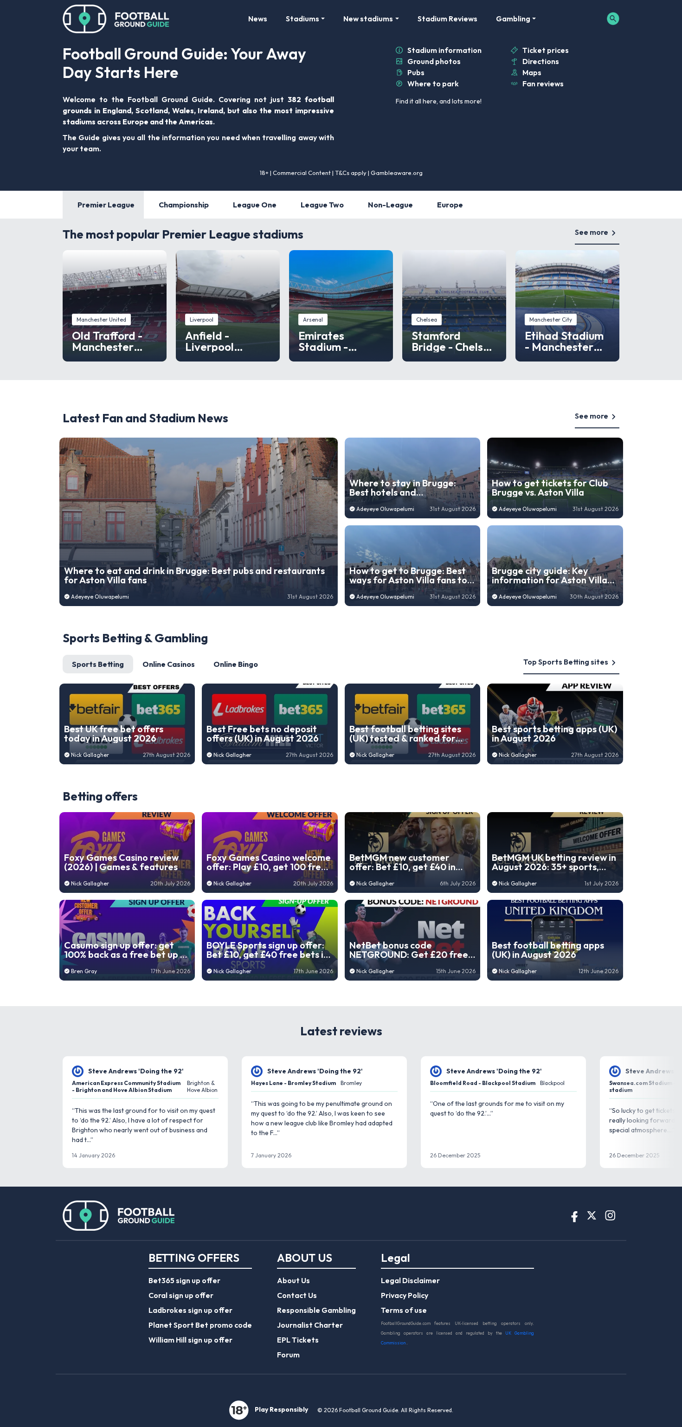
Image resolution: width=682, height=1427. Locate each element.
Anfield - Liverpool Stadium (209, 341)
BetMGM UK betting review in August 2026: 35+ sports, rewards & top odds (554, 862)
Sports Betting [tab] (98, 664)
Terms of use (404, 1310)
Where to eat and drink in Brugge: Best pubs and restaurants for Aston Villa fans (194, 575)
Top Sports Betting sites (565, 661)
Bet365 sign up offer (184, 1280)
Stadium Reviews (447, 18)
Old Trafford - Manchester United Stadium (112, 341)
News (257, 18)
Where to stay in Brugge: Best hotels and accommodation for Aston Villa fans (406, 487)
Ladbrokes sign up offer (190, 1310)
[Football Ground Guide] (116, 18)
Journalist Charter (310, 1325)
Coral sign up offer (180, 1295)
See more (591, 232)
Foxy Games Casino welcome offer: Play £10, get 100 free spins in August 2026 (268, 862)
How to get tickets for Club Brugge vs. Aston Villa (550, 487)
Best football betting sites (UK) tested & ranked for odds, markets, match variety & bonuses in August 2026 (408, 733)
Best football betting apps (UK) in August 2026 (548, 950)
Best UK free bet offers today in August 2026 (113, 733)
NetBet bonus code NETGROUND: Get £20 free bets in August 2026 (408, 950)
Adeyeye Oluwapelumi (100, 596)
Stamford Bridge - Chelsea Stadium (454, 341)
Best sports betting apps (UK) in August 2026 (554, 733)
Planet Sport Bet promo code (200, 1325)
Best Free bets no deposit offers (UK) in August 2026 (262, 733)
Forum (288, 1354)
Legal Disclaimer (410, 1280)
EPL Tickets (298, 1339)
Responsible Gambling (316, 1310)
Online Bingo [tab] (235, 664)
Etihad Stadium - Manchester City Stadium (564, 341)
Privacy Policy (404, 1295)
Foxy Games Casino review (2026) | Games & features (121, 862)
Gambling (513, 18)
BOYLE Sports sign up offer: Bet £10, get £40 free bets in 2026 (267, 950)
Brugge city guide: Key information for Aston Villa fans (549, 575)
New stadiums (368, 18)
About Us (293, 1280)
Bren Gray (84, 971)
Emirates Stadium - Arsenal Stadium (340, 341)
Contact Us (297, 1295)
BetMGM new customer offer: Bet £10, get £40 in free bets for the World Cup (409, 862)
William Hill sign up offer (190, 1339)
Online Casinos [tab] (168, 664)
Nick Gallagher (90, 754)
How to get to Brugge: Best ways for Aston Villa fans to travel (408, 575)
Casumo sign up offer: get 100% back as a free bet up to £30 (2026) (127, 950)
